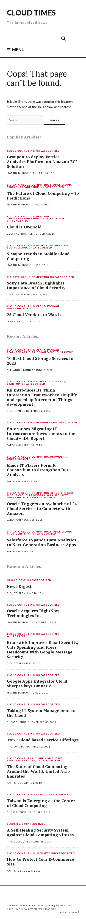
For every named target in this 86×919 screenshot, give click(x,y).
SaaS (61, 382)
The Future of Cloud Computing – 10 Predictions (43, 196)
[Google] (22, 38)
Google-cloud (47, 352)
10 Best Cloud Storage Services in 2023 (40, 361)
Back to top (68, 912)
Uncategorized (48, 151)
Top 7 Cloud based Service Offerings (43, 739)
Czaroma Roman (18, 294)
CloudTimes (15, 411)
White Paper (16, 636)
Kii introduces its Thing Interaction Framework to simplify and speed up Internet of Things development (42, 397)
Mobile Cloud (60, 185)
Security (61, 495)
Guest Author (17, 233)
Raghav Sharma (18, 746)
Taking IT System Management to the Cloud (41, 713)
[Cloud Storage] (11, 38)
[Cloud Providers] (32, 38)
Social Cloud (17, 248)
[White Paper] (53, 38)
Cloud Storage (48, 306)
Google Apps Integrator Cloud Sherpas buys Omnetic (37, 683)
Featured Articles (21, 352)
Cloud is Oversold (24, 227)
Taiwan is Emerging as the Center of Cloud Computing (41, 803)
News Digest (16, 580)
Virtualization (19, 221)
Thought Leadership (23, 187)
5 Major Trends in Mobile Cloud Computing (38, 256)
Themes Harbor (45, 909)
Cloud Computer (20, 758)
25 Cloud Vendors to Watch (34, 314)
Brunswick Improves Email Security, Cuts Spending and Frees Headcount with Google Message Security (42, 649)
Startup (66, 352)
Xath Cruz (14, 782)
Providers (44, 423)
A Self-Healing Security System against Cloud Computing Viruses (40, 832)
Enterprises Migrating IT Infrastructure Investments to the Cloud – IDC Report (41, 433)
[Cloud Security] (42, 38)
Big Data (13, 185)
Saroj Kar (14, 445)
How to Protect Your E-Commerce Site (40, 862)
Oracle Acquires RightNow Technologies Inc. (33, 613)
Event (40, 795)
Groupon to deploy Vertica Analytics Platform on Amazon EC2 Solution (42, 161)
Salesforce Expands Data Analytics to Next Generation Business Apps (41, 542)
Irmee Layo (14, 321)
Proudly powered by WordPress (30, 905)
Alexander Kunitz (20, 370)
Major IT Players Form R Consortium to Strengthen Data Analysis (39, 470)
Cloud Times (31, 12)
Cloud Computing (21, 151)
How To (42, 245)
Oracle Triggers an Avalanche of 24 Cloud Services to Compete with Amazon (42, 508)
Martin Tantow (18, 173)
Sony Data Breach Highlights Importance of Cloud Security (36, 285)
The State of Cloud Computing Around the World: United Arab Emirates (38, 771)
